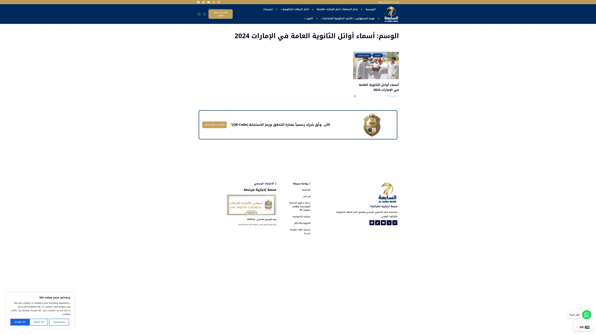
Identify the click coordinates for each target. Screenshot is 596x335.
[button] (204, 14)
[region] (40, 311)
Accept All (20, 322)
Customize (59, 322)
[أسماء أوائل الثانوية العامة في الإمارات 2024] (376, 65)
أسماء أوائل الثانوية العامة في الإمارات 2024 (379, 87)
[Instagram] (219, 2)
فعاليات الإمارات (363, 55)
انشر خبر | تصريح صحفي (220, 14)
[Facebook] (198, 2)
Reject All (39, 322)
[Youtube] (208, 2)
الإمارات (377, 55)
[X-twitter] (213, 2)
